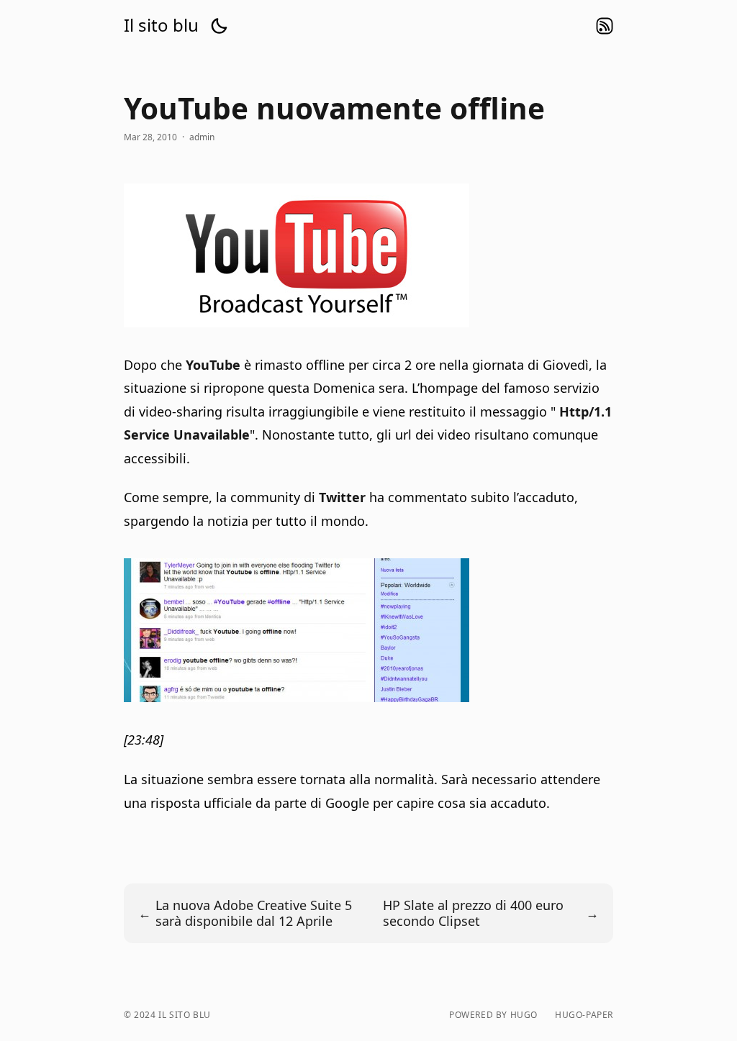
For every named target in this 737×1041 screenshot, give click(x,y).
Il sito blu (161, 25)
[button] (218, 26)
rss (604, 26)
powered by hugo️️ (493, 1015)
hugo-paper (584, 1015)
